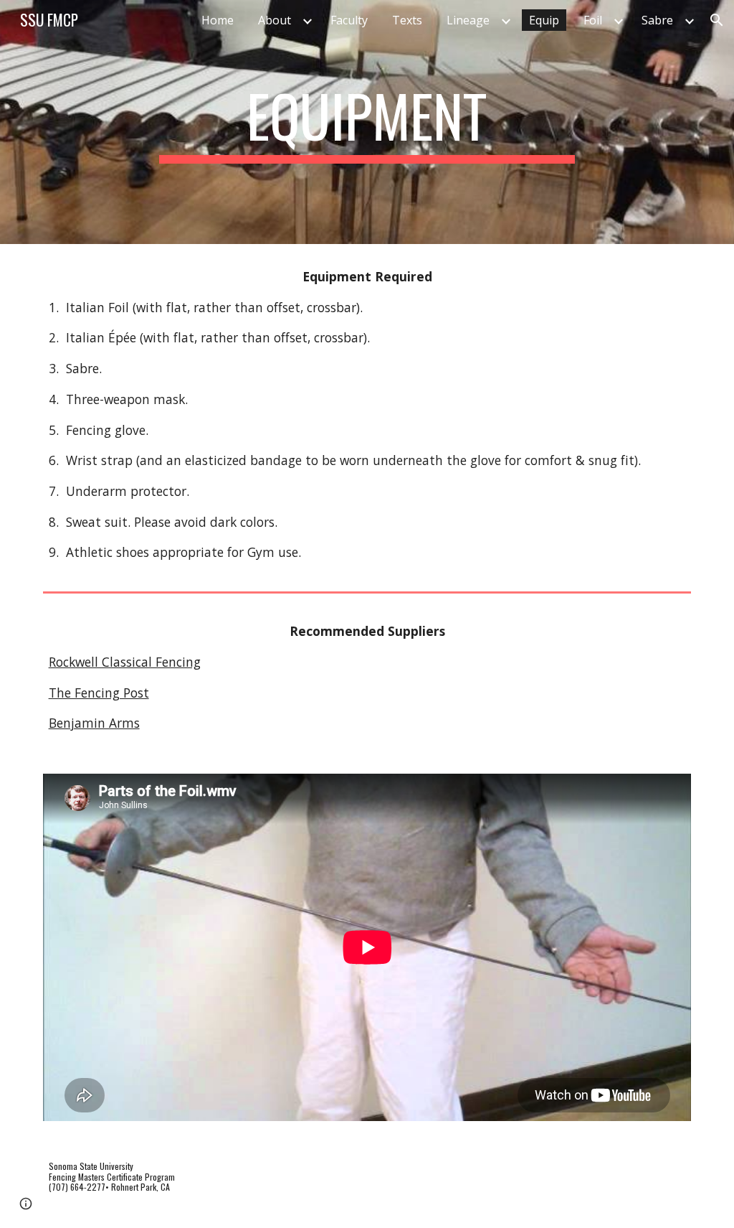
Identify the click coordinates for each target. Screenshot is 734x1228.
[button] (717, 20)
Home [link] (217, 20)
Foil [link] (592, 20)
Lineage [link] (468, 20)
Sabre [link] (657, 20)
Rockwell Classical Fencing (125, 661)
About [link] (274, 20)
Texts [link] (407, 20)
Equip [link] (544, 20)
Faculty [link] (349, 20)
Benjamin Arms (94, 722)
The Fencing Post (99, 692)
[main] (366, 122)
